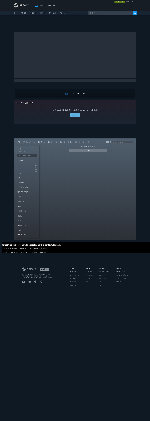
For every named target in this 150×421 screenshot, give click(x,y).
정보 (49, 5)
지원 (54, 5)
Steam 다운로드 (121, 271)
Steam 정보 (72, 271)
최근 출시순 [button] (41, 142)
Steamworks (73, 278)
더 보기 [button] (88, 150)
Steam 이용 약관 (74, 275)
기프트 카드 (73, 285)
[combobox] (110, 13)
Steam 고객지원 (121, 278)
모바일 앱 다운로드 (122, 275)
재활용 (88, 282)
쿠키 (100, 282)
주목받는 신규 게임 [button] (29, 142)
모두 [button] (18, 142)
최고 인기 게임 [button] (52, 142)
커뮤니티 (43, 5)
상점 (36, 5)
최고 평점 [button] (62, 142)
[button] (16, 13)
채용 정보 (89, 275)
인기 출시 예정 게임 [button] (74, 142)
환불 (100, 285)
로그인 (127, 2)
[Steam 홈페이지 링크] (21, 7)
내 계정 (118, 282)
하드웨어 (88, 278)
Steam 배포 (72, 282)
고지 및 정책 (102, 278)
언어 (133, 2)
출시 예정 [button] (86, 142)
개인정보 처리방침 (104, 271)
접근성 (101, 275)
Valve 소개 (89, 271)
